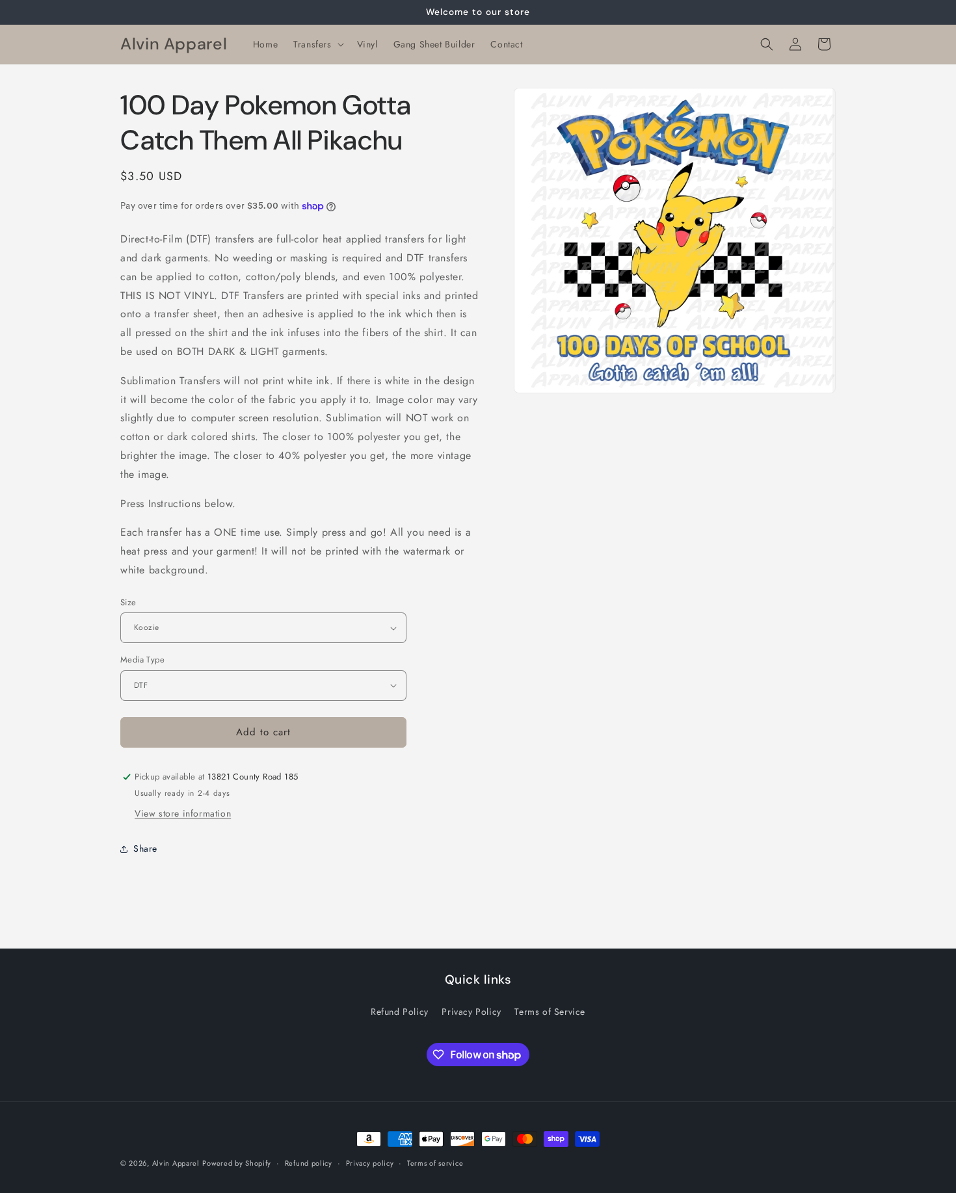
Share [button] (145, 848)
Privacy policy (370, 1163)
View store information (183, 813)
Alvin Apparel (176, 1163)
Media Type (142, 659)
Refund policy (308, 1163)
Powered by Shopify (236, 1163)
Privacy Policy (471, 1011)
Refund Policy (400, 1011)
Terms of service (435, 1163)
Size (128, 602)
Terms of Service (549, 1011)
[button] (317, 44)
